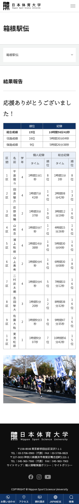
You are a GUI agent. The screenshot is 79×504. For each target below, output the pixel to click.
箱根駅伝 (12, 55)
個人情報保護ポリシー (38, 465)
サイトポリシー (63, 465)
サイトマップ (14, 465)
